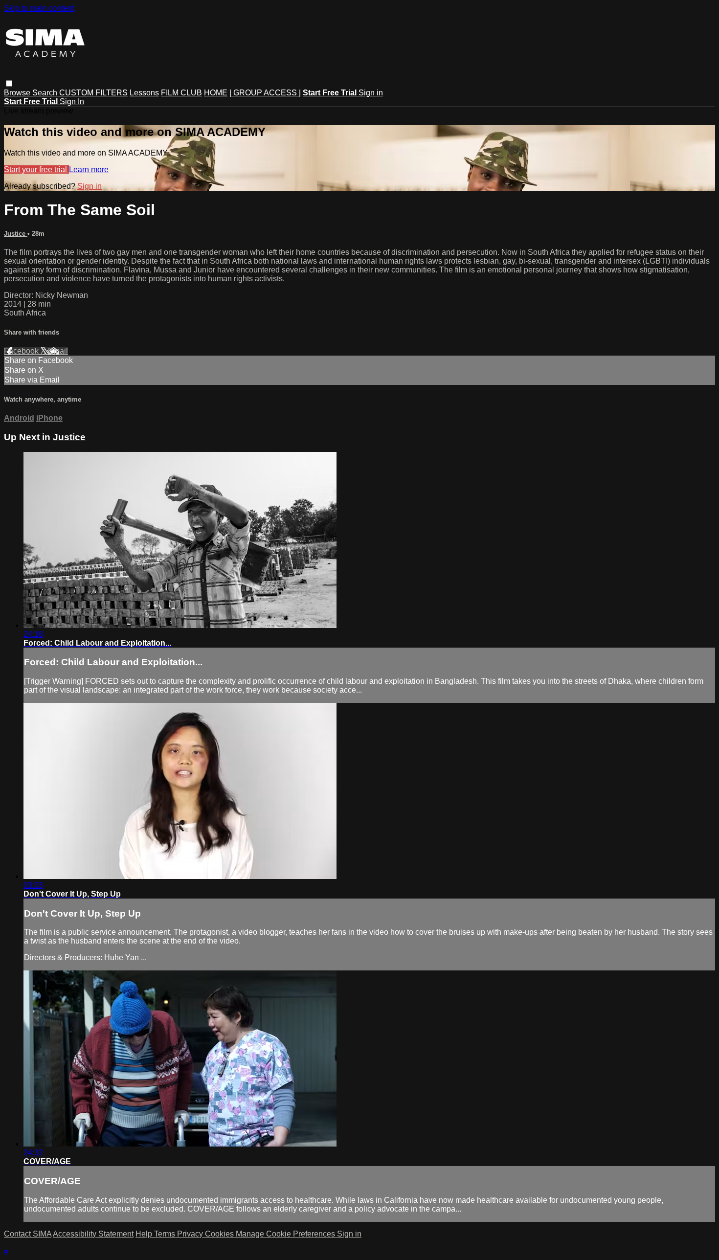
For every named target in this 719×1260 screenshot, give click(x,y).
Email (58, 351)
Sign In (72, 101)
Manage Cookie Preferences (286, 1234)
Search (45, 93)
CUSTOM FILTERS (93, 93)
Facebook (22, 351)
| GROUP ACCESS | (265, 93)
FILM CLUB (181, 93)
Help (144, 1234)
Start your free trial (36, 169)
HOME (215, 93)
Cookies (220, 1234)
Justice (15, 233)
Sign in (371, 93)
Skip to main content (39, 8)
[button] (9, 83)
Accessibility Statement (93, 1234)
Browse (18, 93)
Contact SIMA (27, 1234)
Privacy (191, 1234)
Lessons (144, 93)
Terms (165, 1234)
